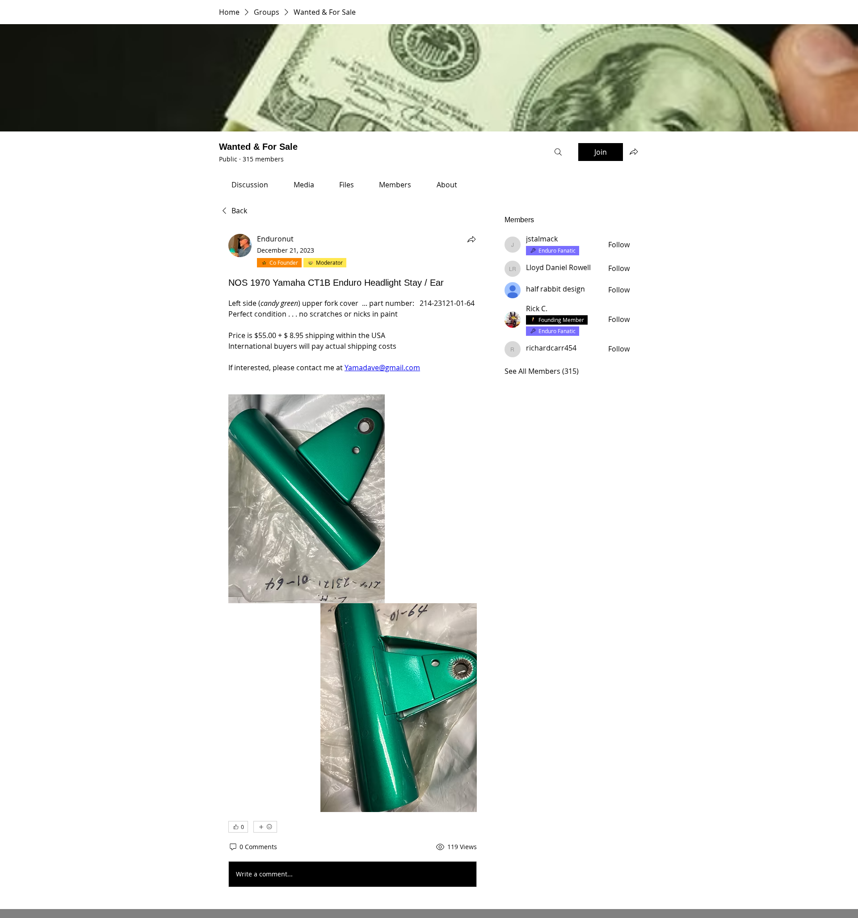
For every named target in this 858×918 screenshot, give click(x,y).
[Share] (471, 239)
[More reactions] (265, 827)
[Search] (558, 152)
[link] (249, 185)
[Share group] (633, 151)
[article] (352, 562)
